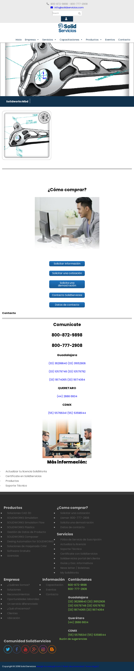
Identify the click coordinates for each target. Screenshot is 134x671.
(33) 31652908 (77, 363)
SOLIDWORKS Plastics (20, 527)
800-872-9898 (77, 585)
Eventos (110, 39)
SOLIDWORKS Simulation (22, 518)
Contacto (124, 39)
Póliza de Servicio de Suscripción (80, 539)
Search (55, 13)
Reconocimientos (18, 594)
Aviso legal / (92, 666)
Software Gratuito (18, 551)
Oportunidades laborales (23, 599)
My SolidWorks (69, 573)
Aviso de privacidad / (74, 666)
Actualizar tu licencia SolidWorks (26, 471)
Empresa (30, 39)
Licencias (13, 556)
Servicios (47, 39)
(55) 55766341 (57, 413)
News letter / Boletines (75, 568)
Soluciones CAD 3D (19, 513)
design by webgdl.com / (49, 666)
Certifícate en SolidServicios (24, 476)
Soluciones (14, 589)
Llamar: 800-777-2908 (74, 518)
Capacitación (54, 585)
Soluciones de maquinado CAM (26, 546)
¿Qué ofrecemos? (18, 608)
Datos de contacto (72, 527)
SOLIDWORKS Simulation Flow (25, 522)
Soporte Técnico (16, 485)
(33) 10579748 (58, 371)
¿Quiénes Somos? (18, 585)
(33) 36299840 (58, 363)
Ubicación (13, 618)
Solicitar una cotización (75, 513)
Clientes (12, 613)
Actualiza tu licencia (73, 544)
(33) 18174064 (76, 380)
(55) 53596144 (76, 413)
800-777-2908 (77, 589)
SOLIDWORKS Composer (22, 537)
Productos (92, 39)
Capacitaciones (69, 39)
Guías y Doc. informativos (76, 563)
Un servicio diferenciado (22, 604)
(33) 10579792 (76, 371)
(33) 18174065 (58, 380)
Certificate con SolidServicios (79, 554)
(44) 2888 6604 (67, 396)
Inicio (19, 39)
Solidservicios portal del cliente (80, 558)
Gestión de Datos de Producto (26, 532)
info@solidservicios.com (69, 7)
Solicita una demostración (77, 522)
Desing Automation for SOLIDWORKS (30, 541)
